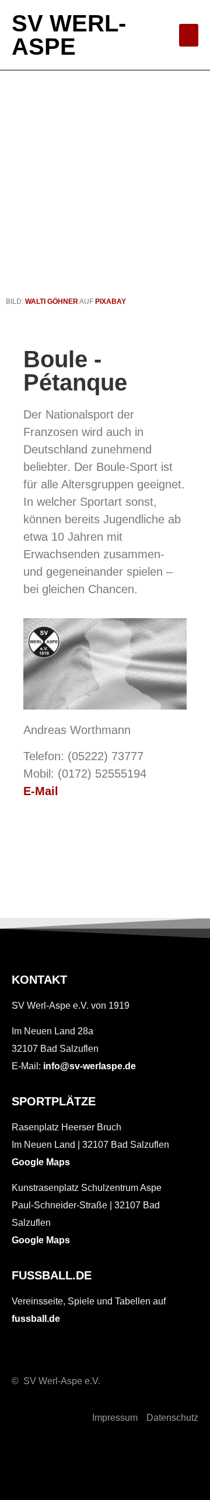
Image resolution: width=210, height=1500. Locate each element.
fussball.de (36, 1319)
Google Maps (41, 1162)
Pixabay (110, 301)
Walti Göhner (51, 301)
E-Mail (40, 791)
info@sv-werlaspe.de (89, 1066)
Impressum (115, 1418)
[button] (188, 35)
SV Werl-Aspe (69, 34)
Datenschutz (172, 1418)
